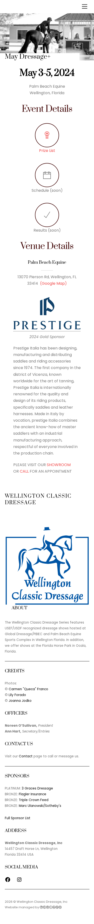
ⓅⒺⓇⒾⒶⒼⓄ (51, 907)
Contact (26, 756)
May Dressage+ (28, 57)
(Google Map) (53, 283)
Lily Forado (17, 695)
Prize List (47, 150)
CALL (24, 471)
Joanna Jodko (20, 700)
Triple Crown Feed (33, 800)
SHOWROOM (59, 465)
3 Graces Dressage (37, 788)
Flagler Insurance (32, 794)
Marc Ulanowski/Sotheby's (40, 805)
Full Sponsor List (17, 818)
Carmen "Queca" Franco (28, 689)
